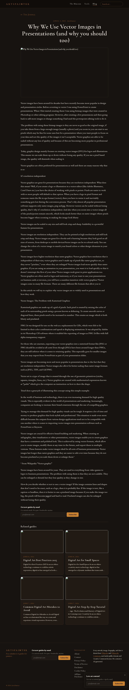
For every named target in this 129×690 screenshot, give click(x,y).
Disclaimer (78, 667)
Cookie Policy (80, 671)
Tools (86, 4)
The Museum (75, 4)
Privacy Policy (80, 660)
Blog (95, 4)
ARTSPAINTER (18, 4)
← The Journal (28, 14)
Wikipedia (104, 653)
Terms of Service (81, 664)
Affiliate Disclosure (78, 675)
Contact (77, 657)
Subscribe (73, 515)
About (76, 654)
